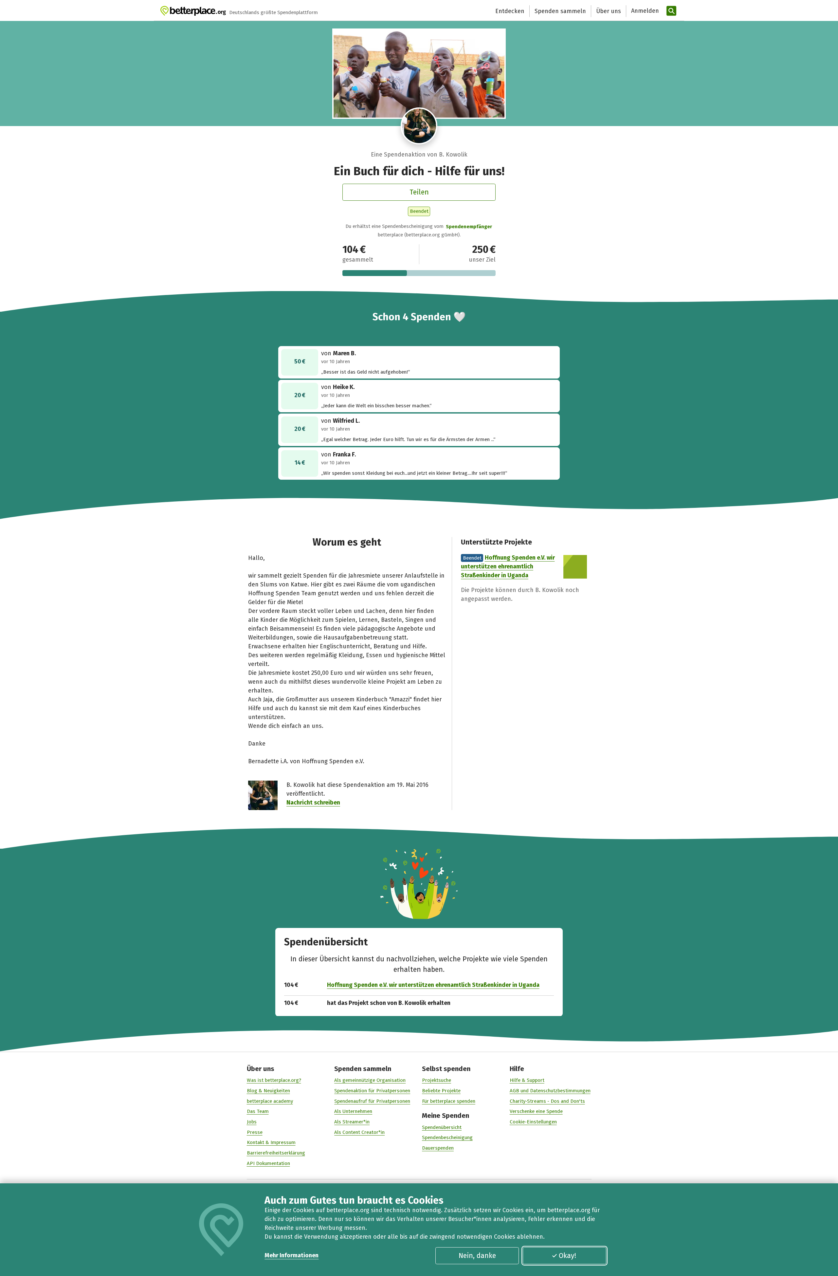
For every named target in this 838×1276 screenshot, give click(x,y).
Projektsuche (436, 1080)
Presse (255, 1132)
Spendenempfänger (469, 227)
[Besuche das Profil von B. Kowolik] (419, 125)
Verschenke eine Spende (536, 1111)
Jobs (252, 1122)
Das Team (258, 1111)
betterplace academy (270, 1101)
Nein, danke (477, 1255)
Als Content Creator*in (359, 1132)
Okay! (567, 1255)
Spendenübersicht (442, 1127)
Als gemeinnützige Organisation (370, 1080)
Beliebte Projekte (441, 1091)
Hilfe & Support (527, 1080)
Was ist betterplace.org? (274, 1080)
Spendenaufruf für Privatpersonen (372, 1101)
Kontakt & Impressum (271, 1142)
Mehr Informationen (291, 1255)
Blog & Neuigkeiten (268, 1091)
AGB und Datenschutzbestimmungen (550, 1091)
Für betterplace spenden (448, 1101)
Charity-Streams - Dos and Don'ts (547, 1101)
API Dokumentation (268, 1163)
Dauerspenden (438, 1148)
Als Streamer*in (352, 1122)
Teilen (419, 192)
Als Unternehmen (353, 1111)
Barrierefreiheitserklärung (276, 1153)
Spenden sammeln (560, 11)
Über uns (608, 11)
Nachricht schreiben (313, 802)
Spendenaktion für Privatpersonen (372, 1091)
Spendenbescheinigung (447, 1137)
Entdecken (509, 11)
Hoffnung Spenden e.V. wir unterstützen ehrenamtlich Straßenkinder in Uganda (508, 566)
